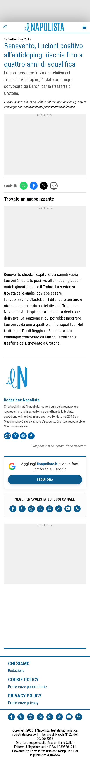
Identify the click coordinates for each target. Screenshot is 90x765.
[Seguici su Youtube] (67, 508)
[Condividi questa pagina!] (5, 27)
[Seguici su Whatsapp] (40, 508)
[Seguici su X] (22, 508)
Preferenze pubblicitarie (27, 686)
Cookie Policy (23, 679)
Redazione (16, 670)
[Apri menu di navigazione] (84, 27)
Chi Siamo (18, 663)
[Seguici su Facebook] (12, 508)
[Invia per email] (54, 186)
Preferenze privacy (23, 702)
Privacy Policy (25, 695)
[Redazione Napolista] (17, 378)
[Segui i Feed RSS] (77, 508)
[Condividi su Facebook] (34, 186)
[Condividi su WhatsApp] (24, 186)
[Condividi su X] (44, 186)
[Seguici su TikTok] (58, 508)
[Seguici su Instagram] (31, 508)
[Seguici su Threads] (49, 508)
